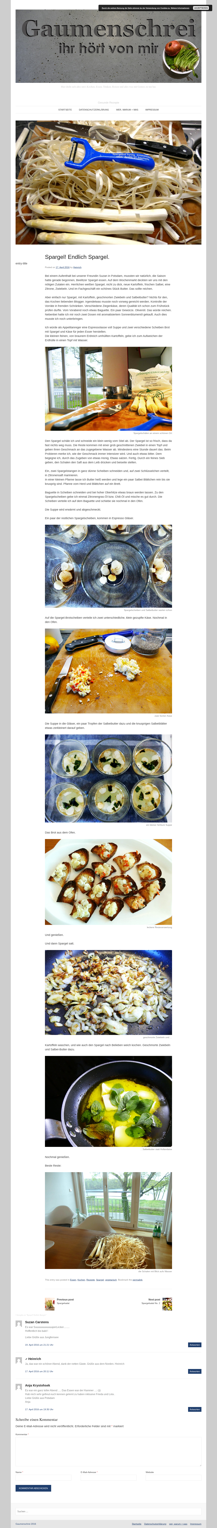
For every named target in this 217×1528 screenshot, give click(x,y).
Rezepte (90, 1280)
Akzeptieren (201, 8)
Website (150, 1472)
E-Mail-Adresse (89, 1472)
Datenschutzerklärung (94, 109)
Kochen (81, 1280)
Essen (73, 1280)
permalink (137, 1280)
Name (19, 1472)
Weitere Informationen (180, 8)
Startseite (65, 109)
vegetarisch (111, 1280)
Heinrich (77, 267)
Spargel (100, 1280)
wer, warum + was (127, 109)
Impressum (152, 109)
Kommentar (22, 1434)
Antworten (195, 1345)
